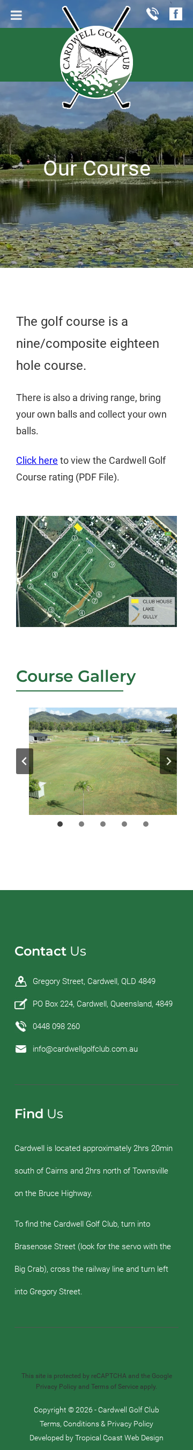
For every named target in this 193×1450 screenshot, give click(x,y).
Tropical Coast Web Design (119, 1437)
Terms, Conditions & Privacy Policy (96, 1423)
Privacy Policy (56, 1386)
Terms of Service (114, 1386)
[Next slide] (168, 761)
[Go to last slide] (24, 761)
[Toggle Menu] (16, 15)
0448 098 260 (56, 1026)
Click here (37, 460)
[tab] (60, 824)
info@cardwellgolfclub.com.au (85, 1049)
